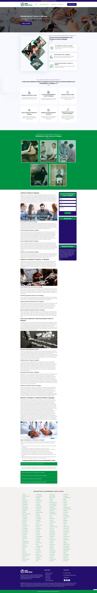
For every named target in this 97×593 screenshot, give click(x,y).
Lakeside (38, 541)
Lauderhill (38, 547)
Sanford (65, 500)
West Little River (67, 546)
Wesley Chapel (66, 544)
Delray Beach (25, 546)
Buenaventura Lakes (26, 513)
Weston (65, 552)
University (65, 538)
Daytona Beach (25, 541)
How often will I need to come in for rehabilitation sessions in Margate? (34, 475)
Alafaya (24, 494)
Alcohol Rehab (48, 574)
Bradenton (24, 510)
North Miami (52, 507)
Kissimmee (38, 533)
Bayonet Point (25, 500)
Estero (24, 557)
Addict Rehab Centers (43, 4)
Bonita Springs (25, 507)
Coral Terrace (25, 531)
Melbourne (38, 557)
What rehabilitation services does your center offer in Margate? (33, 463)
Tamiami (65, 523)
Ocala (51, 515)
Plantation (52, 547)
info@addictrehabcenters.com (70, 575)
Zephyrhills (66, 560)
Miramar (51, 499)
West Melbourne (67, 547)
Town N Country (66, 536)
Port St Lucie (52, 555)
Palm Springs (52, 533)
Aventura (24, 499)
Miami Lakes (52, 497)
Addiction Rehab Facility (58, 177)
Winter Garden (66, 554)
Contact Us (53, 4)
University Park (66, 539)
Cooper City (25, 526)
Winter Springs (66, 559)
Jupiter (37, 523)
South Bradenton (67, 507)
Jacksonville (38, 521)
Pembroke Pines (53, 539)
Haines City (38, 510)
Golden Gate (38, 505)
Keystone (38, 531)
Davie (24, 539)
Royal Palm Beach (67, 497)
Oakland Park (52, 512)
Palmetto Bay (52, 534)
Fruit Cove (38, 502)
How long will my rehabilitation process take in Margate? (32, 478)
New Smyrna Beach (53, 502)
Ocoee (51, 517)
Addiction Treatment (67, 153)
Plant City (52, 546)
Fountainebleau (39, 500)
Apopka (24, 497)
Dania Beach (25, 538)
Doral (24, 549)
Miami (37, 560)
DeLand (24, 544)
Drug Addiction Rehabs (39, 177)
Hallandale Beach (39, 512)
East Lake (24, 552)
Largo (37, 544)
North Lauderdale (53, 505)
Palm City (52, 528)
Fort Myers (38, 497)
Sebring (65, 505)
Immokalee (38, 520)
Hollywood (38, 515)
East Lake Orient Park (27, 554)
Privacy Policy (48, 579)
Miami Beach (52, 494)
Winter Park (66, 557)
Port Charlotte (52, 552)
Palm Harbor (52, 531)
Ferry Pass (25, 560)
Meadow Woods (39, 555)
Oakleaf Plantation (53, 513)
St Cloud (65, 513)
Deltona (24, 547)
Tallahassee (66, 520)
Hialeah (37, 513)
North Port (52, 510)
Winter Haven (66, 555)
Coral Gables (25, 528)
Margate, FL (67, 577)
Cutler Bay (25, 536)
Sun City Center (66, 517)
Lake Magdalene (39, 536)
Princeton (52, 557)
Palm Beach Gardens (54, 526)
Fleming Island (39, 494)
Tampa (65, 525)
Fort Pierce (38, 499)
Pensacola (52, 541)
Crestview (24, 534)
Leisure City (38, 552)
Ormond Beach (52, 521)
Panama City (52, 536)
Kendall (37, 526)
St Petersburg (66, 515)
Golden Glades (39, 507)
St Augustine (66, 512)
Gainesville (38, 504)
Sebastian (65, 504)
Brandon (24, 512)
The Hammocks (66, 531)
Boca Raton (25, 505)
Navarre (51, 500)
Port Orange (52, 554)
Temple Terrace (66, 528)
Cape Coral (25, 515)
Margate (37, 554)
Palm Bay (52, 525)
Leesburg (38, 549)
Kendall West (38, 528)
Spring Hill (65, 510)
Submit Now (67, 213)
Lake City (38, 534)
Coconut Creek (25, 525)
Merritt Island (38, 559)
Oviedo (51, 523)
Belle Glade (25, 502)
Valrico (65, 541)
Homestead (38, 517)
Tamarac (65, 521)
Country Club (25, 533)
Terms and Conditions (49, 580)
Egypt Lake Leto (26, 555)
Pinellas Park (52, 544)
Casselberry (25, 518)
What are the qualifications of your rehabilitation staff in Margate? (33, 472)
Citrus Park (25, 520)
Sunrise (65, 518)
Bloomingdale (25, 504)
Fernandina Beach (26, 559)
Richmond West (53, 559)
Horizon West (38, 518)
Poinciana (52, 549)
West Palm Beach (67, 549)
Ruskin (65, 499)
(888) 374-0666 (72, 4)
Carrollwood (25, 517)
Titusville (65, 534)
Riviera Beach (66, 494)
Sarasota (65, 502)
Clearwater (25, 521)
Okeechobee (52, 518)
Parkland (51, 538)
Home (36, 4)
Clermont (24, 523)
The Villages (66, 533)
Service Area (60, 4)
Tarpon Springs (66, 526)
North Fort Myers (53, 504)
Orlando (51, 520)
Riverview (52, 560)
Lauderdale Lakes (39, 546)
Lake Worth (38, 538)
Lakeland (38, 539)
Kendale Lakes (39, 525)
